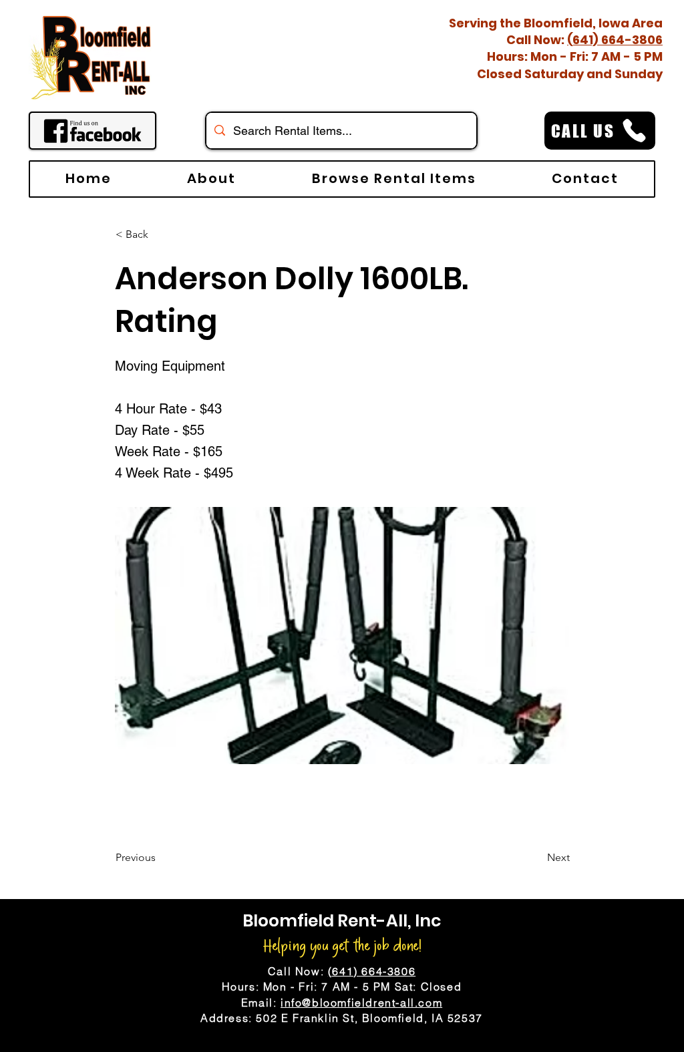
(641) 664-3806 (615, 39)
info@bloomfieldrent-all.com (361, 1002)
